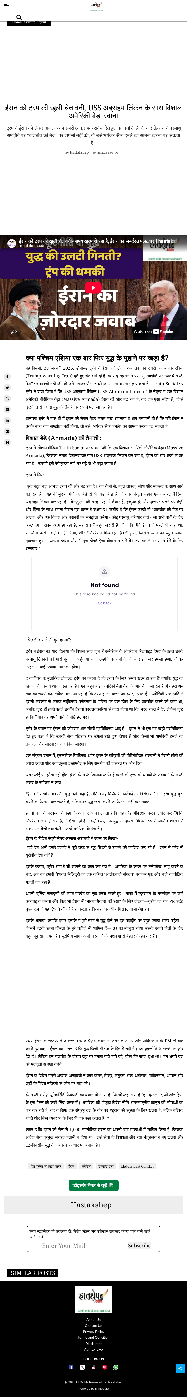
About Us (93, 1320)
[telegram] (7, 409)
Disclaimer (93, 1343)
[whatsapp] (7, 398)
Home (17, 22)
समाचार (30, 22)
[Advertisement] (93, 67)
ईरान (71, 1166)
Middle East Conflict (137, 1166)
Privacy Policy (93, 1332)
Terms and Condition (94, 1337)
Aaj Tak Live (93, 1349)
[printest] (105, 1368)
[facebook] (7, 376)
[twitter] (7, 387)
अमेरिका (86, 1166)
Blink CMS (102, 1388)
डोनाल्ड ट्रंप (106, 1166)
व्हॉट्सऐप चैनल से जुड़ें (90, 1185)
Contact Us (93, 1325)
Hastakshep (91, 1205)
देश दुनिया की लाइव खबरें (46, 1166)
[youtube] (94, 1368)
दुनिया (42, 22)
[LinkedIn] (7, 420)
